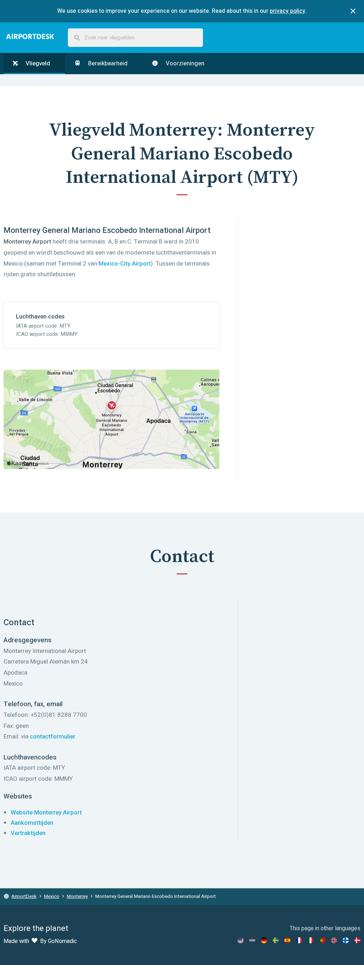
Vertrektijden (28, 833)
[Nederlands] (252, 940)
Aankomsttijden (32, 822)
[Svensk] (276, 940)
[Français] (299, 940)
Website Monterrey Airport (46, 812)
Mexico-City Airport (124, 263)
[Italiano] (310, 940)
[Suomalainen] (346, 940)
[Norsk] (334, 940)
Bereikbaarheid (107, 63)
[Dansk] (357, 940)
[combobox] (135, 37)
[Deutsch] (264, 940)
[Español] (287, 940)
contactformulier (52, 736)
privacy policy (287, 11)
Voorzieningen (184, 63)
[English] (240, 940)
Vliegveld (37, 63)
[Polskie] (322, 940)
